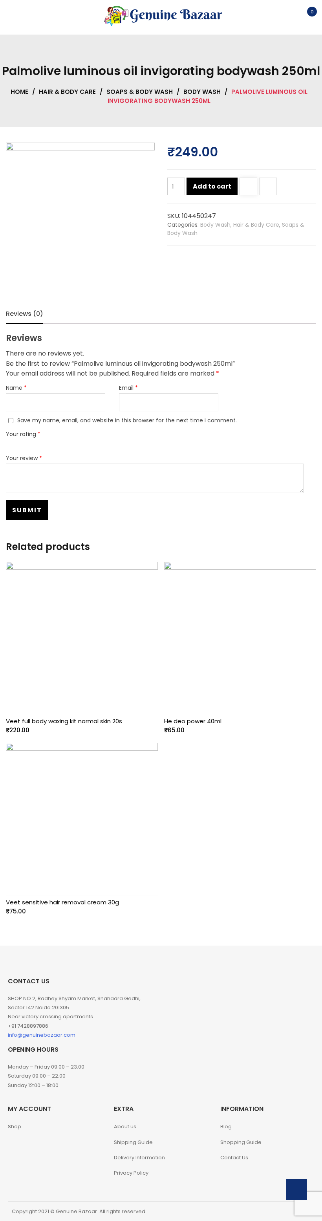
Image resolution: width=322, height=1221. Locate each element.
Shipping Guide (133, 1142)
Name (16, 388)
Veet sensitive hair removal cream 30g (62, 902)
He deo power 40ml (192, 721)
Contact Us (234, 1157)
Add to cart (212, 186)
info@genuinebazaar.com (41, 1035)
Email (128, 388)
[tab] (24, 314)
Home (19, 92)
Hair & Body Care (67, 92)
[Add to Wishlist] (248, 187)
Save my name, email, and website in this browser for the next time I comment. (127, 420)
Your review (24, 458)
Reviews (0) (24, 313)
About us (125, 1126)
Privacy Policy (131, 1173)
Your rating (23, 434)
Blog (226, 1126)
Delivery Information (139, 1157)
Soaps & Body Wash (139, 92)
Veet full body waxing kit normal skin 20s (64, 721)
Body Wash (202, 92)
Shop (14, 1126)
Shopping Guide (241, 1142)
